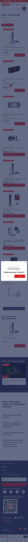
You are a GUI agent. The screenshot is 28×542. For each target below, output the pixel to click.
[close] (25, 263)
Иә (20, 276)
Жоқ (8, 276)
